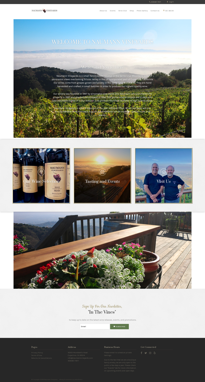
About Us (103, 11)
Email (77, 324)
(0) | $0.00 (169, 11)
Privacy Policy (37, 353)
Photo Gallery (142, 11)
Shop (132, 11)
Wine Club (122, 11)
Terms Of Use (36, 355)
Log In (171, 2)
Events (113, 11)
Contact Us (155, 11)
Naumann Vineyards (44, 10)
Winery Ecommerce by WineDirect (70, 379)
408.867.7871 (156, 2)
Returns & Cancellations (41, 358)
